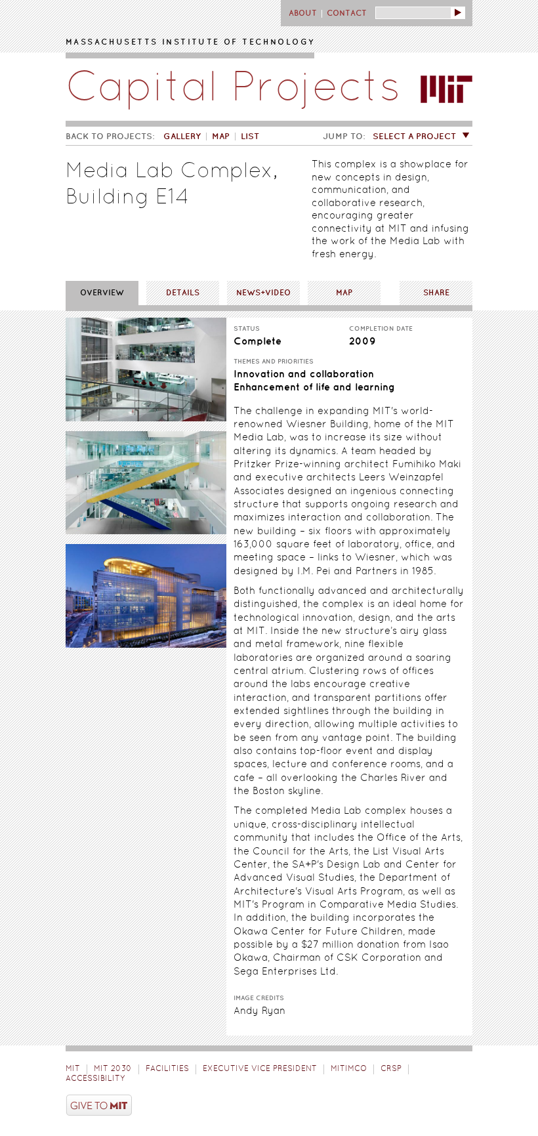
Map (221, 136)
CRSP (391, 1069)
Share (436, 293)
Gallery (182, 136)
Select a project (414, 136)
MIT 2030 (113, 1069)
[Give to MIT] (269, 1107)
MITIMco (349, 1069)
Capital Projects (233, 90)
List (250, 136)
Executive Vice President (260, 1069)
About (303, 13)
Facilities (167, 1069)
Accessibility (95, 1079)
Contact (347, 13)
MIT (73, 1069)
